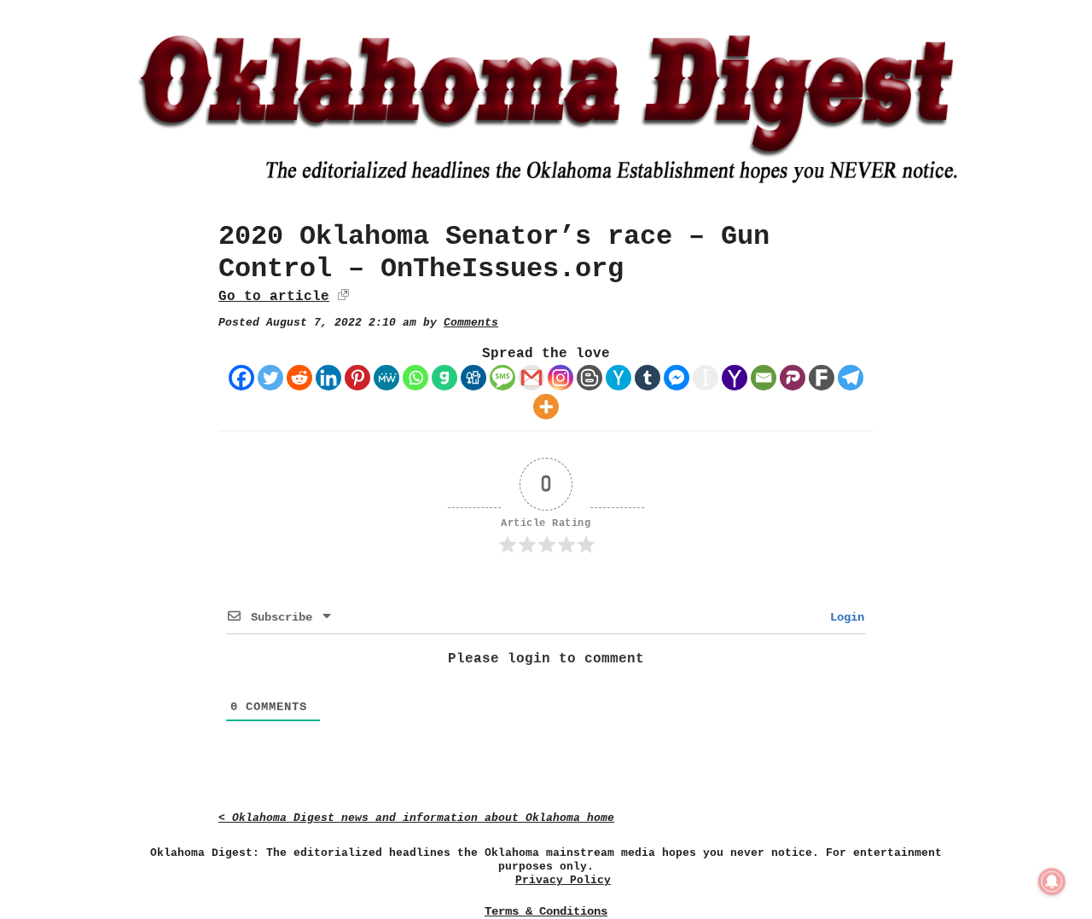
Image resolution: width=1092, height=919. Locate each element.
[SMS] (502, 377)
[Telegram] (850, 377)
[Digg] (473, 377)
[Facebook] (241, 377)
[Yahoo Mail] (734, 377)
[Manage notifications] (1052, 881)
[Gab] (444, 377)
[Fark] (821, 377)
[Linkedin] (328, 377)
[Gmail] (531, 377)
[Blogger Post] (589, 377)
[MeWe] (386, 377)
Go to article (273, 296)
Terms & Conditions (546, 911)
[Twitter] (270, 377)
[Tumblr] (647, 377)
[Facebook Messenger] (676, 377)
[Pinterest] (357, 377)
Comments (471, 322)
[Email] (763, 377)
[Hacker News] (618, 377)
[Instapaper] (705, 377)
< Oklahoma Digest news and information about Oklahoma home (416, 818)
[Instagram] (560, 377)
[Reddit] (299, 377)
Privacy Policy (563, 880)
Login (843, 617)
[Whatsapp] (415, 377)
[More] (546, 406)
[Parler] (792, 377)
